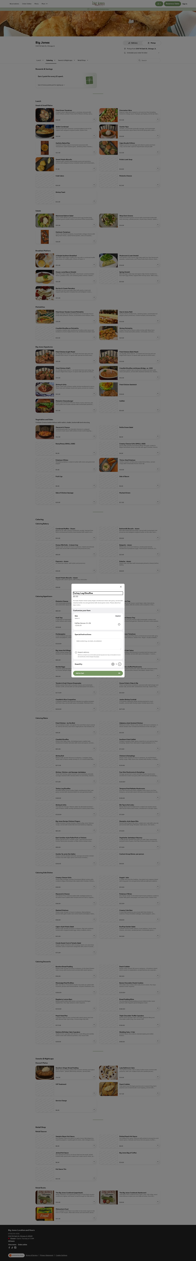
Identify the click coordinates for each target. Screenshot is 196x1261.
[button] (98, 673)
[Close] (121, 587)
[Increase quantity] (119, 664)
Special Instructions (83, 634)
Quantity (78, 664)
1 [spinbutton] (116, 664)
